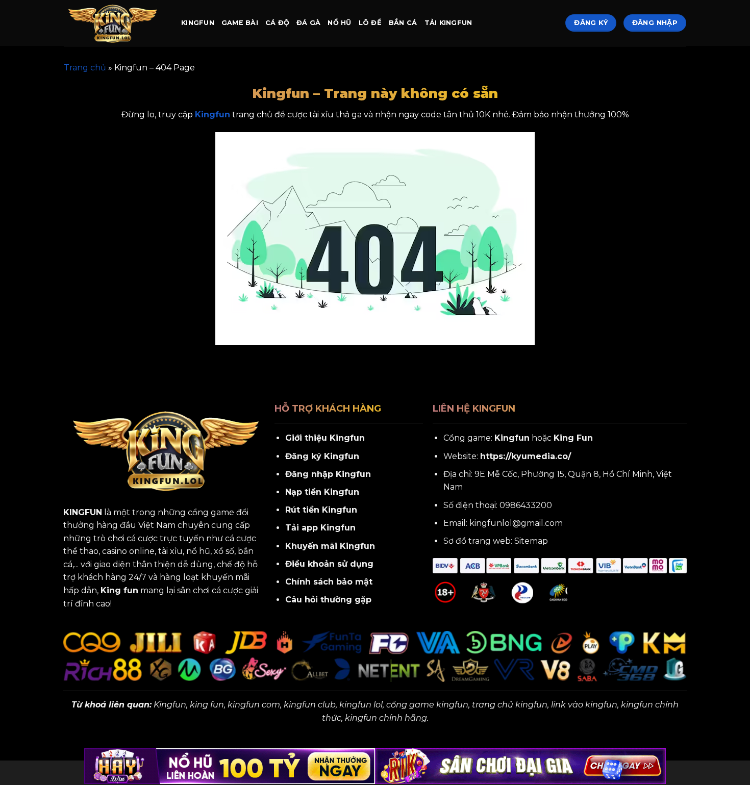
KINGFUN (82, 512)
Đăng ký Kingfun (322, 456)
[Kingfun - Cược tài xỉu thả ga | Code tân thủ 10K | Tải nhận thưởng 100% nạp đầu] (115, 23)
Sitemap (531, 541)
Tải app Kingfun (320, 528)
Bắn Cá (403, 23)
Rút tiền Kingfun (321, 510)
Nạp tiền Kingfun (322, 492)
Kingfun (197, 23)
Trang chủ (85, 67)
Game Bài (239, 23)
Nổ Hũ (339, 23)
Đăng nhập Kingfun (328, 474)
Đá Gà (308, 23)
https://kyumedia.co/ (525, 456)
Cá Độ (277, 23)
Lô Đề (370, 23)
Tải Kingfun (448, 23)
